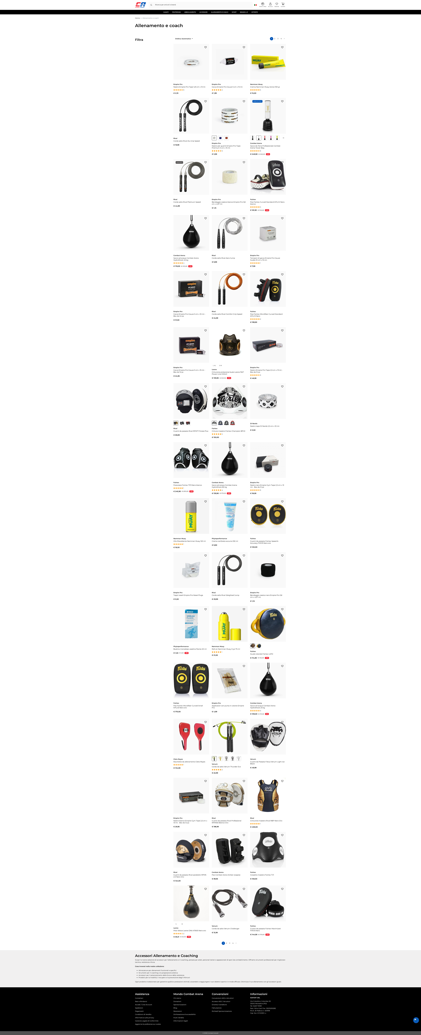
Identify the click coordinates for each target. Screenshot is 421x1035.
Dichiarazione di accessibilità (184, 1014)
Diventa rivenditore (219, 1005)
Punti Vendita (178, 1018)
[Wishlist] (205, 47)
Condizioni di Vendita (143, 1014)
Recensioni (177, 1011)
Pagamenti (139, 1011)
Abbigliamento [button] (190, 12)
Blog (175, 1008)
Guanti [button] (166, 12)
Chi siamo (177, 998)
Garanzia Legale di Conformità (146, 1021)
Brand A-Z (244, 12)
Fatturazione (216, 1008)
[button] (416, 1020)
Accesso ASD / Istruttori (221, 1001)
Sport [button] (234, 12)
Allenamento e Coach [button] (219, 12)
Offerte (254, 12)
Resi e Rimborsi (141, 1001)
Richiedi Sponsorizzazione (222, 1011)
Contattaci (139, 998)
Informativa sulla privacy (144, 1018)
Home (137, 18)
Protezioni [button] (176, 12)
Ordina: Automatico (183, 39)
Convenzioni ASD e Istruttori (223, 998)
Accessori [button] (203, 12)
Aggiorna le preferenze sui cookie (148, 1024)
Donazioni (177, 1001)
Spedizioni (139, 1008)
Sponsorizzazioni (179, 1005)
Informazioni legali (180, 1021)
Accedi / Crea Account (143, 1005)
